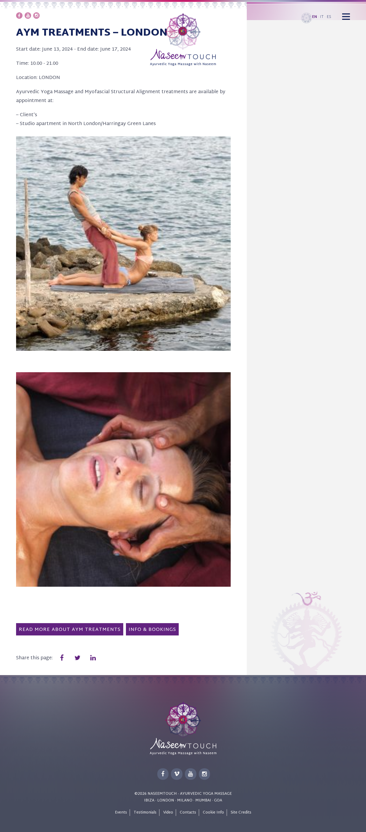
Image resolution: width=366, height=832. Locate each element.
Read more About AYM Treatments (70, 629)
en (314, 17)
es (329, 17)
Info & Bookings (152, 629)
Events (121, 812)
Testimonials (145, 812)
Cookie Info (213, 812)
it (322, 17)
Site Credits (241, 812)
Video (168, 812)
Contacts (188, 812)
